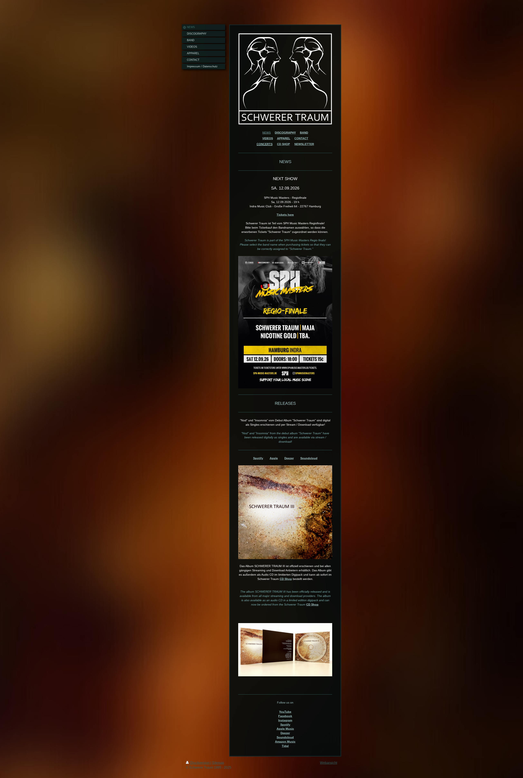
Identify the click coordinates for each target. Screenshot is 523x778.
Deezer (289, 458)
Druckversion (200, 762)
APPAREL (283, 138)
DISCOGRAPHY (285, 132)
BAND (304, 132)
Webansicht (328, 762)
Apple (274, 458)
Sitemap (218, 762)
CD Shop (286, 579)
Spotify (258, 458)
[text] (285, 244)
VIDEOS (267, 138)
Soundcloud (308, 458)
